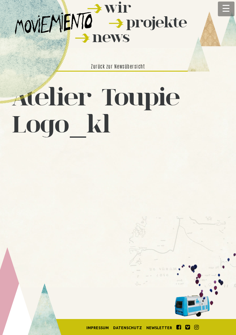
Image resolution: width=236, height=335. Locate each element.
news (111, 37)
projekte (156, 22)
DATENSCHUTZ (127, 328)
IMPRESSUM (97, 328)
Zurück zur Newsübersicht (118, 67)
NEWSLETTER (159, 328)
